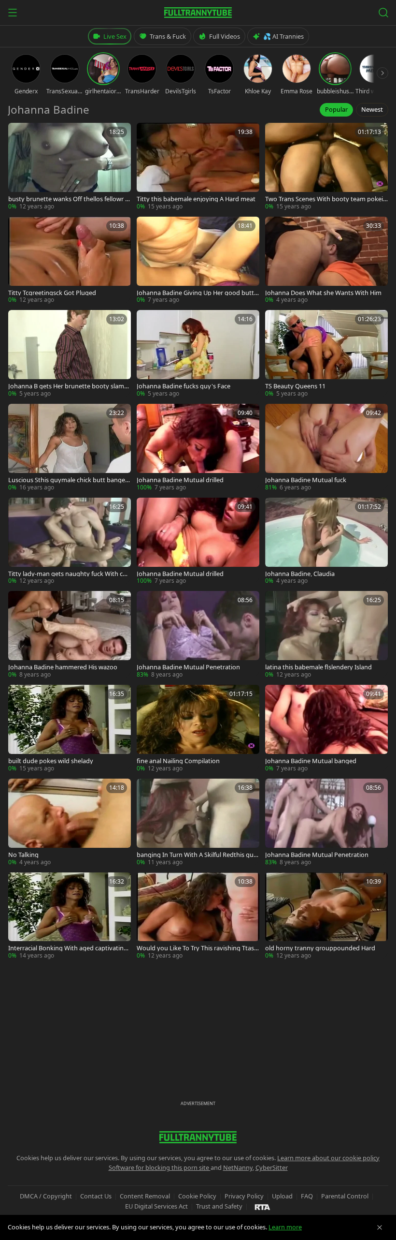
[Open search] (383, 12)
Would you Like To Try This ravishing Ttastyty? (196, 948)
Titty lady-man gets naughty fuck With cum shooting (67, 574)
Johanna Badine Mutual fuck (305, 480)
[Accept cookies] (379, 1227)
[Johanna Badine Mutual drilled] (198, 448)
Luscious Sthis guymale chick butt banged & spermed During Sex (68, 480)
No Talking (23, 855)
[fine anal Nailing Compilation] (198, 729)
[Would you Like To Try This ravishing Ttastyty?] (198, 916)
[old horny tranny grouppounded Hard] (326, 916)
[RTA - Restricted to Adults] (262, 1207)
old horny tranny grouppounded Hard (320, 948)
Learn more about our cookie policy (328, 1157)
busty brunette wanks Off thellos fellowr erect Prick (69, 199)
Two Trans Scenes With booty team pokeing (326, 199)
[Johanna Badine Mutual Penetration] (198, 635)
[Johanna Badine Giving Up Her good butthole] (198, 261)
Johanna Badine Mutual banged (310, 761)
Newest (372, 109)
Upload (282, 1196)
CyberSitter (271, 1167)
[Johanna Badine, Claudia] (326, 542)
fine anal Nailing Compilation (178, 761)
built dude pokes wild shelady (50, 761)
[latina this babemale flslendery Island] (326, 635)
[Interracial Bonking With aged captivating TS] (69, 916)
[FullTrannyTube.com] (198, 12)
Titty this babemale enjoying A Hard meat (196, 199)
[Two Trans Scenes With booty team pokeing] (326, 167)
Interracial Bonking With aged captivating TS (67, 948)
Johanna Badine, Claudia (300, 574)
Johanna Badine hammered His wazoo (62, 667)
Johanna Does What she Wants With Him (323, 293)
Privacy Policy (244, 1196)
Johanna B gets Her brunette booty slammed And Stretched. (69, 386)
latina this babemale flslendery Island (318, 667)
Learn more (285, 1227)
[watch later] (19, 133)
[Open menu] (12, 12)
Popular (336, 109)
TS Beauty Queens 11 (295, 386)
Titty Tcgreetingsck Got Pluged (52, 293)
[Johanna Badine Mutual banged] (326, 729)
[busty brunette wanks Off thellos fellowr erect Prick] (69, 167)
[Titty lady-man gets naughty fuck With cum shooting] (69, 542)
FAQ (307, 1196)
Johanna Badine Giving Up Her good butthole (197, 293)
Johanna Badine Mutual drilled (180, 480)
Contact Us (96, 1196)
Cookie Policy (197, 1196)
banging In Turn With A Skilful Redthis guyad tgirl (197, 855)
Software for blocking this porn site (160, 1167)
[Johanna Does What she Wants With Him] (326, 261)
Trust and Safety (219, 1206)
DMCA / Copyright (46, 1196)
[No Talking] (69, 823)
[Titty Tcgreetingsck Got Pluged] (69, 261)
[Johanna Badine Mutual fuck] (326, 448)
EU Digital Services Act (156, 1206)
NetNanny (238, 1167)
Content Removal (145, 1196)
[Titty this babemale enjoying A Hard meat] (198, 167)
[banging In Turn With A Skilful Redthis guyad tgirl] (198, 823)
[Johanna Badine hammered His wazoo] (69, 635)
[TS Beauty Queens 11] (326, 354)
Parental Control (344, 1196)
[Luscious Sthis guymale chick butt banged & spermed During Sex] (69, 448)
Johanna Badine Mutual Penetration (188, 667)
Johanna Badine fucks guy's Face (183, 386)
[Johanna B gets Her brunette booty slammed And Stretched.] (69, 354)
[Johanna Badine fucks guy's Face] (198, 354)
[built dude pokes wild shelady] (69, 729)
